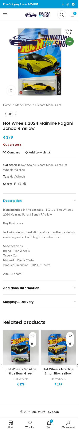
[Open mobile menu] (5, 15)
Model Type (23, 105)
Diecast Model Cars (48, 105)
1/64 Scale (27, 165)
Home (7, 105)
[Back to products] (10, 114)
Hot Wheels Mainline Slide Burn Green (20, 371)
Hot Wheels (17, 176)
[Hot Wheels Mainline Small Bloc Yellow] (58, 347)
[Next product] (15, 114)
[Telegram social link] (73, 4)
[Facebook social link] (62, 4)
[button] (32, 343)
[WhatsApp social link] (67, 4)
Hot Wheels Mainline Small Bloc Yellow (58, 371)
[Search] (61, 15)
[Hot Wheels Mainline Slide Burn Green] (21, 347)
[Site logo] (38, 14)
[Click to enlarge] (11, 90)
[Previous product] (5, 114)
